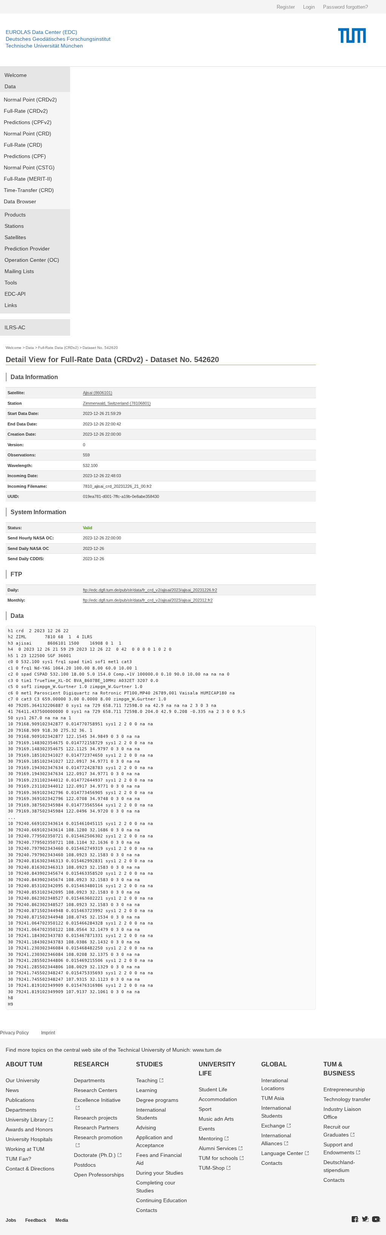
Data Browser (20, 201)
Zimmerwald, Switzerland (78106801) (117, 403)
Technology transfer (347, 1099)
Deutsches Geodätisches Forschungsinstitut (58, 39)
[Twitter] (365, 1219)
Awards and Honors (29, 1129)
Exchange (273, 1126)
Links (11, 305)
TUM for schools (218, 1158)
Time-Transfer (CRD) (29, 190)
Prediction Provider (27, 249)
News (12, 1090)
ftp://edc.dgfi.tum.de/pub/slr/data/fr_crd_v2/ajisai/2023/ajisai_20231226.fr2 (150, 590)
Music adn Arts (216, 1119)
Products (15, 215)
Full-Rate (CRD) (23, 145)
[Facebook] (355, 1219)
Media (61, 1220)
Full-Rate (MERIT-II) (28, 179)
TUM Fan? (18, 1159)
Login (309, 7)
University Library (26, 1120)
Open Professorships (99, 1175)
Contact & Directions (30, 1169)
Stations (14, 226)
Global (274, 1064)
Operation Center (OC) (32, 260)
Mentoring (211, 1138)
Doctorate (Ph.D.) (95, 1155)
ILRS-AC (15, 327)
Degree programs (157, 1100)
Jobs (11, 1220)
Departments (21, 1110)
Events (207, 1129)
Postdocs (85, 1165)
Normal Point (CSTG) (29, 167)
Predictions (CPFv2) (28, 122)
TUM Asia (272, 1098)
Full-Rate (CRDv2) (26, 111)
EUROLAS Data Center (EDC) (41, 32)
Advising (146, 1127)
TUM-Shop (212, 1168)
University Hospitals (29, 1139)
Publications (20, 1100)
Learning (146, 1090)
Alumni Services (218, 1148)
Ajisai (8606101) (97, 392)
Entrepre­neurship (344, 1089)
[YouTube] (376, 1219)
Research (91, 1064)
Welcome (16, 75)
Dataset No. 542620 (100, 348)
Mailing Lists (19, 271)
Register (286, 7)
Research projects (95, 1118)
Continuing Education (161, 1200)
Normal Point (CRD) (27, 134)
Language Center (282, 1153)
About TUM (24, 1064)
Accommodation (218, 1099)
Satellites (15, 237)
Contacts (146, 1210)
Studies (149, 1064)
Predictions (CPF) (25, 156)
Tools (11, 283)
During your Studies (159, 1173)
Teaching (147, 1080)
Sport (205, 1109)
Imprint (48, 1032)
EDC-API (15, 294)
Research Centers (95, 1090)
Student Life (213, 1089)
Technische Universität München (44, 46)
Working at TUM (25, 1149)
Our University (23, 1080)
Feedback (35, 1220)
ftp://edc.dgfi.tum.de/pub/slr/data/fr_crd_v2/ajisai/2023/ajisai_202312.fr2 (148, 600)
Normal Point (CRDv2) (30, 100)
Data (10, 86)
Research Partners (96, 1127)
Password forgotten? (345, 7)
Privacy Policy (14, 1032)
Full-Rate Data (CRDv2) (58, 348)
